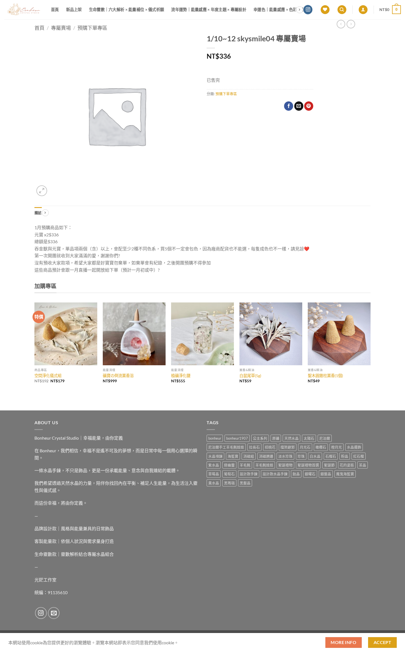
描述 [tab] (38, 212)
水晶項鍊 (215, 456)
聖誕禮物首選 (308, 465)
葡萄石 (229, 474)
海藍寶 (233, 456)
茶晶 (362, 465)
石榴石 (330, 456)
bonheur (214, 438)
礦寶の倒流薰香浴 (118, 375)
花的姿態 (347, 465)
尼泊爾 (324, 438)
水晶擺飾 (354, 447)
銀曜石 (310, 474)
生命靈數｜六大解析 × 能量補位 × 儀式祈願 (126, 9)
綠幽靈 (229, 465)
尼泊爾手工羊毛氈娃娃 (226, 447)
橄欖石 (320, 447)
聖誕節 (329, 465)
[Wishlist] (325, 9)
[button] (363, 9)
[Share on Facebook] (288, 106)
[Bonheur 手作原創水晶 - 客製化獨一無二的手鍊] (23, 9)
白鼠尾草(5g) (250, 375)
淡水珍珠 (285, 456)
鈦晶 (296, 474)
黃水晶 (213, 483)
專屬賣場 (61, 28)
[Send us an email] (54, 613)
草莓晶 (213, 474)
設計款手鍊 (249, 474)
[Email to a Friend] (298, 106)
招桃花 (270, 447)
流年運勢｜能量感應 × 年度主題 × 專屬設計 (208, 9)
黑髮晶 (245, 483)
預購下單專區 (92, 28)
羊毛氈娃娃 (264, 465)
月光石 (305, 447)
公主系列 (260, 438)
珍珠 (301, 456)
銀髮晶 (325, 474)
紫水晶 (213, 465)
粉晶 (344, 456)
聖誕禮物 (285, 465)
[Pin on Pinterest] (308, 106)
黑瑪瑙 (229, 483)
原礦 (275, 438)
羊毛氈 (245, 465)
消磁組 (248, 456)
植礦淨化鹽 (180, 375)
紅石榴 (358, 456)
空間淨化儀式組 (47, 375)
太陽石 (309, 438)
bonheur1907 (237, 438)
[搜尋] (341, 9)
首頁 (55, 9)
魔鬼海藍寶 (345, 474)
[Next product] (341, 24)
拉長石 (254, 447)
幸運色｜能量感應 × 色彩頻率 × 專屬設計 (289, 9)
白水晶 (315, 456)
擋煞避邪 (287, 447)
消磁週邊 (266, 456)
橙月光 (336, 447)
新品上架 (74, 9)
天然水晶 (291, 438)
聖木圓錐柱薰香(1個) (325, 375)
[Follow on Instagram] (307, 9)
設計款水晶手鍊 (275, 474)
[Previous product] (351, 24)
